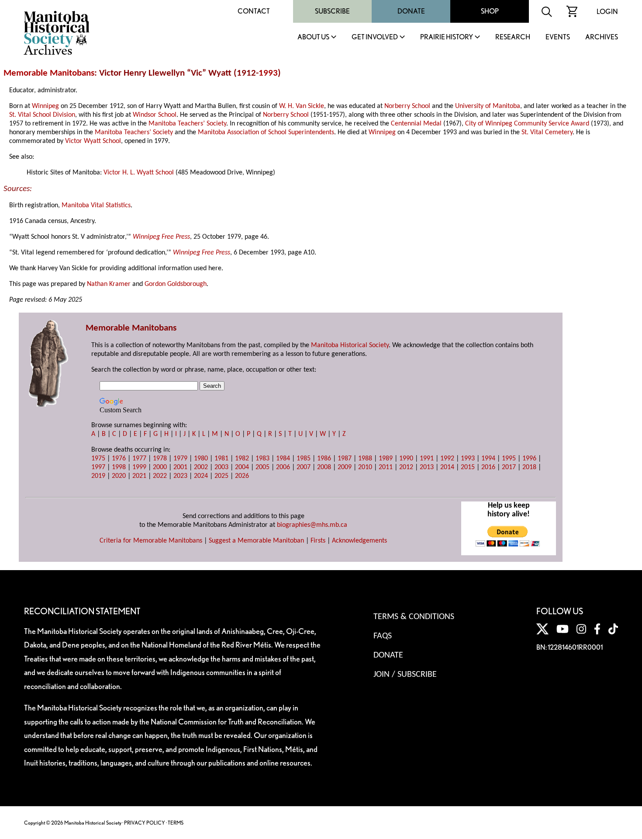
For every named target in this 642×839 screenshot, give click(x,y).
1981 (221, 458)
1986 (324, 458)
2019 (98, 476)
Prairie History (446, 37)
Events (557, 37)
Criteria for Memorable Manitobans (151, 540)
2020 (119, 476)
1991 (427, 458)
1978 (160, 458)
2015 (468, 467)
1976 (119, 458)
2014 (447, 467)
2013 (427, 467)
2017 (509, 467)
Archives (601, 37)
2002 (201, 467)
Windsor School (154, 114)
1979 (180, 458)
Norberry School (407, 106)
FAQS (382, 636)
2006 (283, 467)
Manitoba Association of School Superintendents (266, 132)
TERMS (175, 822)
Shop (490, 11)
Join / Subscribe (405, 674)
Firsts (318, 540)
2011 (386, 467)
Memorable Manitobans (48, 73)
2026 (242, 476)
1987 (345, 458)
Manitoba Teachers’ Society (187, 123)
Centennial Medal (416, 123)
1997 (98, 467)
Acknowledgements (359, 540)
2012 (406, 467)
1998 (119, 467)
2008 (324, 467)
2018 (529, 467)
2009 (345, 467)
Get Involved (375, 37)
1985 (304, 458)
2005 (262, 467)
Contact (254, 11)
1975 (98, 458)
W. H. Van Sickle (301, 106)
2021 (139, 476)
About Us (313, 37)
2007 (304, 467)
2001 (180, 467)
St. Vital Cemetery (547, 132)
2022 (160, 476)
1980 (201, 458)
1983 (262, 458)
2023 (180, 476)
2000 (160, 467)
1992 (447, 458)
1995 (509, 458)
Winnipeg (45, 106)
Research (512, 37)
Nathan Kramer (109, 284)
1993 (268, 73)
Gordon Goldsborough (176, 284)
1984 (283, 458)
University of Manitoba (487, 106)
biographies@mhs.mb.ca (312, 525)
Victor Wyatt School (93, 141)
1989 (386, 458)
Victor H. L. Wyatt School (139, 172)
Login (607, 11)
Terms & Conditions (413, 617)
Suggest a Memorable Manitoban (256, 540)
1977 (139, 458)
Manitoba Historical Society (350, 345)
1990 (406, 458)
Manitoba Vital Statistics (96, 205)
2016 (488, 467)
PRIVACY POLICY (144, 822)
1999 (139, 467)
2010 (365, 467)
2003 (221, 467)
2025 (221, 476)
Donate (411, 11)
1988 (365, 458)
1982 (242, 458)
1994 (488, 458)
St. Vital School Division (42, 114)
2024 (201, 476)
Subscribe (332, 11)
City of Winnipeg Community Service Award (527, 123)
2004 (242, 467)
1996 (529, 458)
